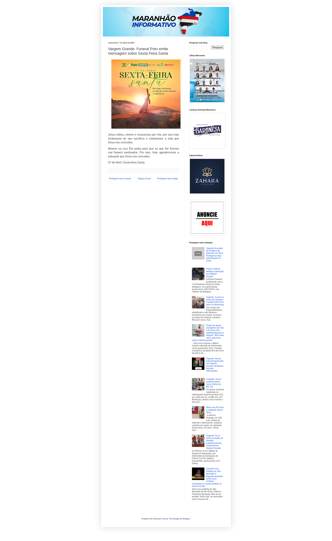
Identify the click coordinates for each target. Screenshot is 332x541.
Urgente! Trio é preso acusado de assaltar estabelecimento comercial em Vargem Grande (214, 441)
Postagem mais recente (120, 178)
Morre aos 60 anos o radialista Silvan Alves (215, 410)
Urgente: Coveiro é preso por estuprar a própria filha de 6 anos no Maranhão (215, 301)
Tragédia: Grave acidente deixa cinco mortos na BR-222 (213, 383)
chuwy (165, 518)
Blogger (186, 518)
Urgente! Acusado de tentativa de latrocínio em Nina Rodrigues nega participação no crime (214, 254)
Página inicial (144, 178)
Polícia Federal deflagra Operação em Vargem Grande (215, 273)
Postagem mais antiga (167, 178)
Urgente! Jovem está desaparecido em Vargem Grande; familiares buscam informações (215, 364)
